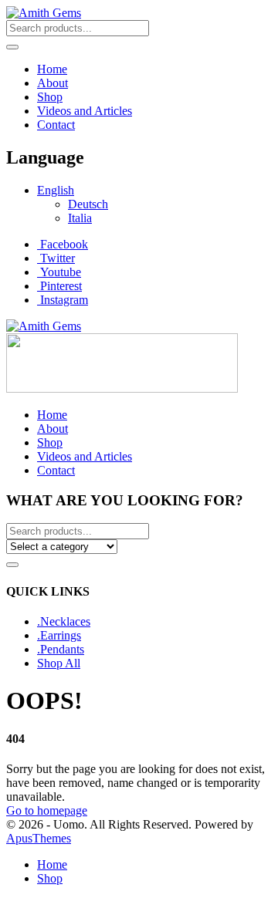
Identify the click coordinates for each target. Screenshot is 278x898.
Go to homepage (46, 810)
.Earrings (59, 635)
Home (52, 69)
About (52, 82)
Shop (50, 96)
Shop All (58, 663)
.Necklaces (63, 621)
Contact (56, 124)
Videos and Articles (84, 110)
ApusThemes (38, 838)
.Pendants (60, 649)
